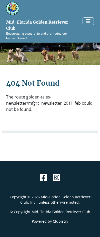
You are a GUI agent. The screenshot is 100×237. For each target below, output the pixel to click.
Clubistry (60, 221)
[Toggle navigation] (88, 21)
